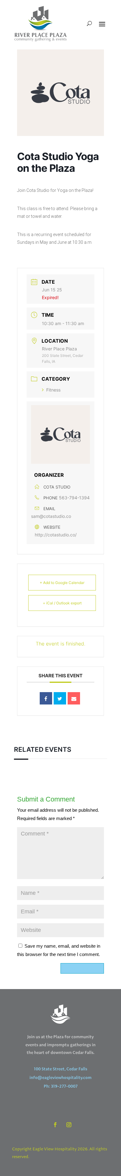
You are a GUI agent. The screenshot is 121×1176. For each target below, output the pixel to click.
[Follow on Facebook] (55, 1125)
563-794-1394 (74, 497)
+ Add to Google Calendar (62, 582)
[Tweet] (60, 698)
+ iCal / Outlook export (62, 603)
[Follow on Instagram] (69, 1125)
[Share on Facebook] (46, 698)
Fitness (53, 389)
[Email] (74, 698)
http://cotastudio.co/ (56, 534)
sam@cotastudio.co (51, 516)
